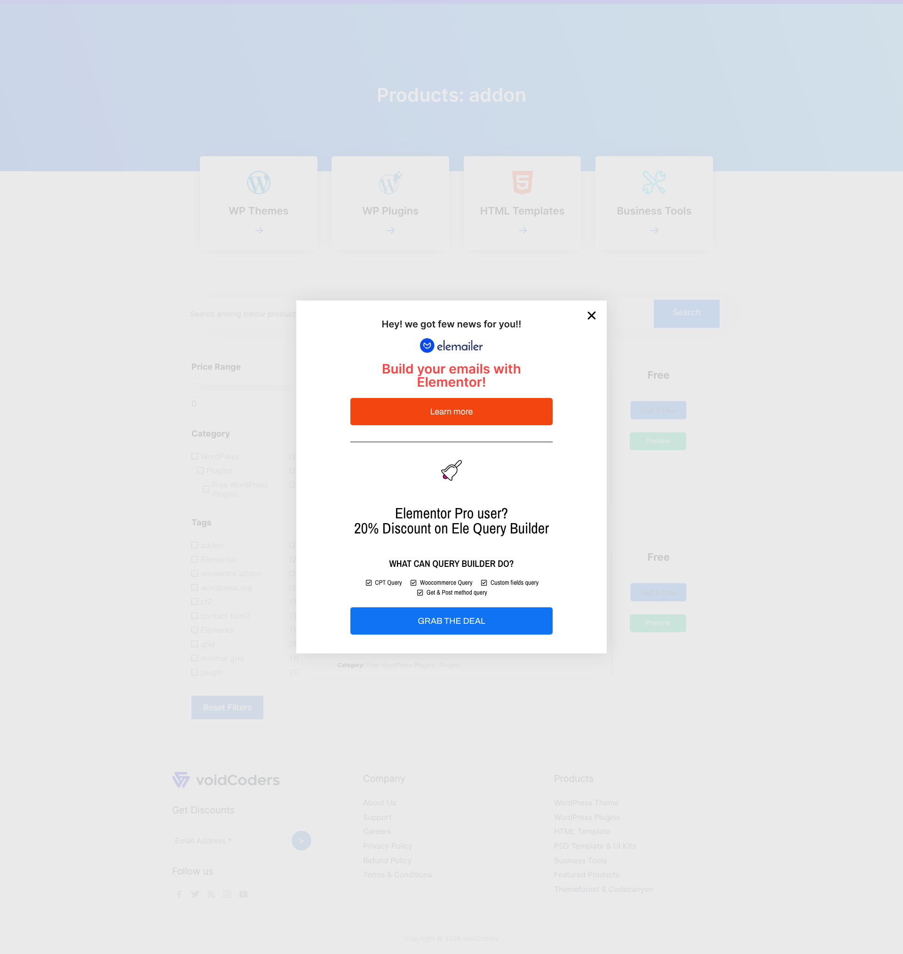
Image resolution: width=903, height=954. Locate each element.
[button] (591, 315)
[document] (451, 477)
